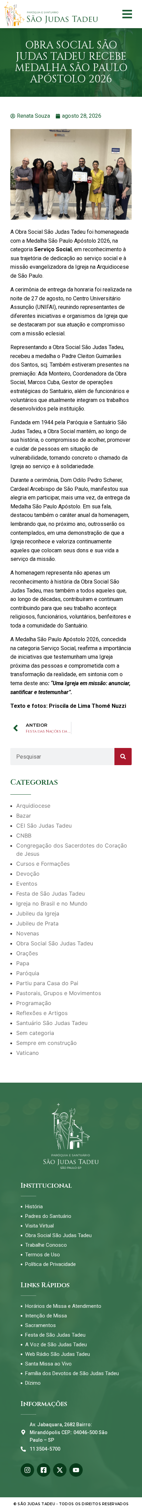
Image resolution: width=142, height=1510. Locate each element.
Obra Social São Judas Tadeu (54, 943)
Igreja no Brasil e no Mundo (52, 903)
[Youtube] (76, 1470)
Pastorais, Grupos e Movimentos (58, 993)
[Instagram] (27, 1470)
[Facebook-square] (43, 1470)
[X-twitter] (60, 1470)
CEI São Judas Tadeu (44, 825)
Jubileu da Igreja (37, 913)
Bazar (23, 815)
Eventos (26, 883)
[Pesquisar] (123, 756)
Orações (27, 953)
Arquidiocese (33, 805)
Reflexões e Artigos (42, 1013)
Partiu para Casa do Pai (47, 983)
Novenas (27, 933)
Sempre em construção (46, 1042)
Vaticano (27, 1052)
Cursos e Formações (43, 863)
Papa (22, 963)
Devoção (28, 873)
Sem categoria (35, 1032)
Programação (33, 1003)
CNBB (23, 835)
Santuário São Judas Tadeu (52, 1022)
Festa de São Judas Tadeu (50, 893)
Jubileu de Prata (37, 923)
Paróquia (27, 973)
